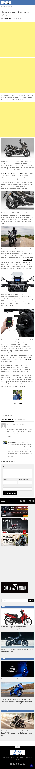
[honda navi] (14, 533)
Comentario (6, 467)
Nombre (5, 479)
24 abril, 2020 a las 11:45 (23, 442)
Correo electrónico (23, 479)
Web (4, 486)
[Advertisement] (17, 39)
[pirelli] (14, 516)
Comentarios (8, 419)
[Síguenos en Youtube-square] (30, 501)
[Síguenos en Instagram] (27, 501)
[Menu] (33, 2)
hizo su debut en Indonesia (15, 173)
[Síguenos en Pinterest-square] (33, 501)
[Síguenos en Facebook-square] (21, 501)
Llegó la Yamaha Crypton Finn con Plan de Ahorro (17, 679)
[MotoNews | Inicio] (8, 2)
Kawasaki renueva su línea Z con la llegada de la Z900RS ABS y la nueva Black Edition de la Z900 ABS (16, 733)
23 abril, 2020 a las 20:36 (18, 424)
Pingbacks (20, 419)
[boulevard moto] (14, 592)
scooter (9, 6)
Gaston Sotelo (8, 19)
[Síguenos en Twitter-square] (24, 501)
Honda (3, 6)
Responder (9, 439)
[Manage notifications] (31, 765)
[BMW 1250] (14, 545)
